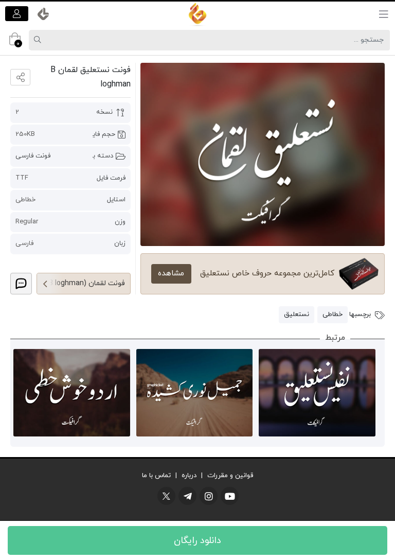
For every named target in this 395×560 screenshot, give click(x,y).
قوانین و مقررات (230, 475)
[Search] (39, 40)
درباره (189, 475)
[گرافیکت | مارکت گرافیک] (197, 14)
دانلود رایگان (197, 540)
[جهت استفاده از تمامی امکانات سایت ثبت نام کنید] (16, 13)
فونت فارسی (32, 156)
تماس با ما (156, 475)
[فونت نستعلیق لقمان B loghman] (262, 154)
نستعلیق (296, 314)
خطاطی (332, 314)
